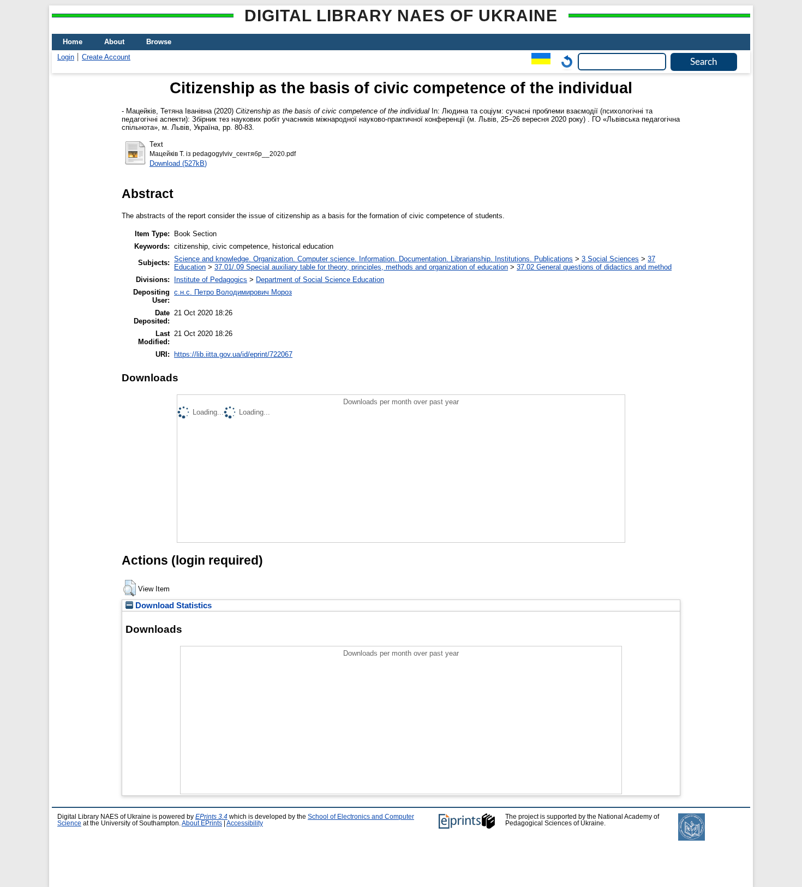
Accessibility (244, 823)
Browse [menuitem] (158, 42)
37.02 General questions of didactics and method (594, 267)
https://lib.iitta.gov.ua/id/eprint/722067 (233, 354)
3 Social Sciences (610, 259)
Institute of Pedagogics (210, 279)
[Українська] (538, 61)
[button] (129, 588)
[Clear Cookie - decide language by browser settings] (564, 61)
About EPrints (202, 823)
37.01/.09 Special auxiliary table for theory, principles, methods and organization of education (361, 267)
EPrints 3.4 (211, 816)
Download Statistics (172, 605)
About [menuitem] (114, 42)
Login (65, 57)
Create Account (106, 57)
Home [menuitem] (72, 42)
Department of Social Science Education (320, 279)
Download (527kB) (178, 163)
